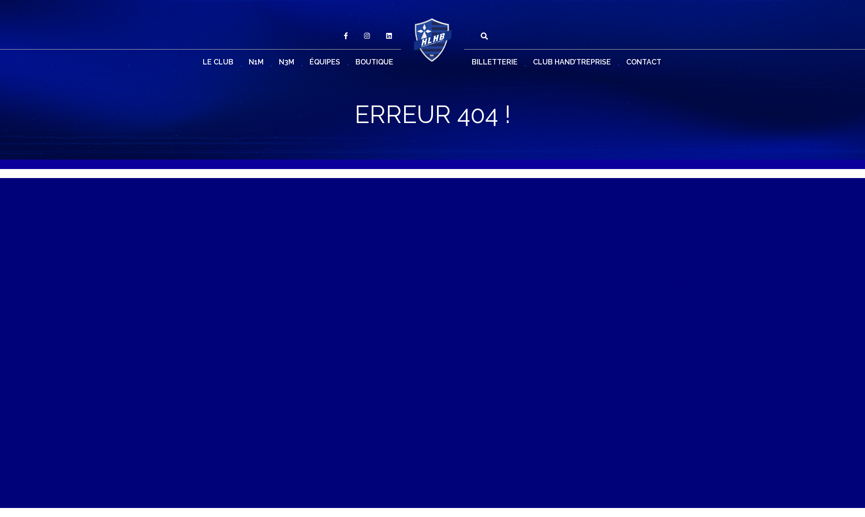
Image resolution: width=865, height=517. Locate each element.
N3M (286, 62)
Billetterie (495, 62)
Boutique (374, 62)
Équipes (325, 62)
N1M (256, 62)
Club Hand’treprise (572, 62)
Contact (643, 62)
